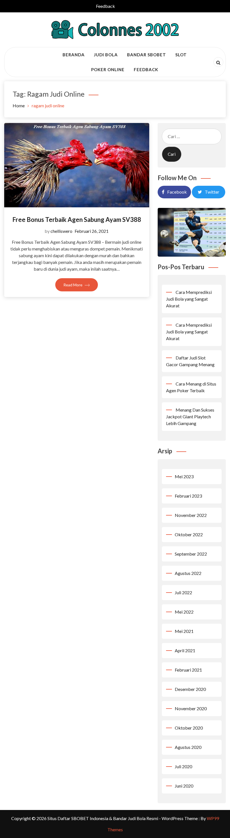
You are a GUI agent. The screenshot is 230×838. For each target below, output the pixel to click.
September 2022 (191, 553)
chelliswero (61, 231)
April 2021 (185, 650)
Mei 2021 (184, 631)
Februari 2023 (188, 495)
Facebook (177, 191)
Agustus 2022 (188, 573)
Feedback (105, 6)
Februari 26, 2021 (92, 231)
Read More (73, 284)
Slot (181, 54)
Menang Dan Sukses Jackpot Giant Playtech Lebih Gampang (190, 416)
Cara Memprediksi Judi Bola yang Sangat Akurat (189, 298)
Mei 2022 (184, 611)
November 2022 (191, 515)
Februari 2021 (188, 669)
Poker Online (108, 69)
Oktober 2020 (189, 727)
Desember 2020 (190, 689)
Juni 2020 (184, 785)
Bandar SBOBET (146, 54)
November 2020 (191, 708)
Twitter (212, 191)
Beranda (74, 54)
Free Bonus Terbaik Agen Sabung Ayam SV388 (76, 219)
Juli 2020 (183, 766)
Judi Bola (106, 54)
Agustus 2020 (188, 747)
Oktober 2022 (189, 534)
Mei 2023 (184, 476)
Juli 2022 (183, 592)
